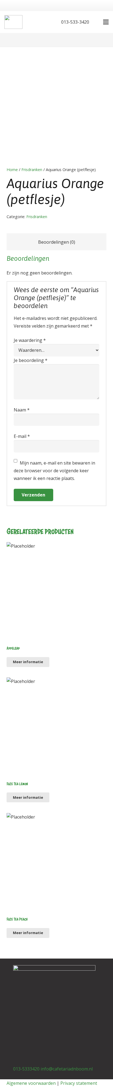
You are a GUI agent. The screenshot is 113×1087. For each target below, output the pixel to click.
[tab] (56, 241)
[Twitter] (46, 22)
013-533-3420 (74, 22)
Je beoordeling (30, 360)
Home (12, 169)
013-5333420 (26, 1069)
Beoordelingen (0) (56, 242)
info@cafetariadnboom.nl (67, 1069)
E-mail (22, 436)
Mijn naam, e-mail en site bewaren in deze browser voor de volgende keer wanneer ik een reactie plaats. (54, 470)
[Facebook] (37, 22)
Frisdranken (31, 169)
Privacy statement (78, 1083)
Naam (22, 410)
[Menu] (106, 22)
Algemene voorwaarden (31, 1083)
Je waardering (30, 340)
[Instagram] (42, 1046)
